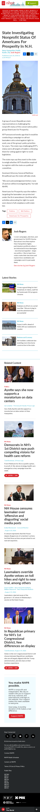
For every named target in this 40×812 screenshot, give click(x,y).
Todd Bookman (9, 460)
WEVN (6, 783)
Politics (12, 211)
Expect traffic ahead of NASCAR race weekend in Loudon (26, 326)
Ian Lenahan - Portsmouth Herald (15, 406)
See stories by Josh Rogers (24, 265)
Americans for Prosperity (18, 216)
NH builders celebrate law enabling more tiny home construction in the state (26, 342)
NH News (20, 284)
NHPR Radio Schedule (11, 757)
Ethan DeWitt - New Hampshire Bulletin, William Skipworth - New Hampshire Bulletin (18, 588)
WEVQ (6, 786)
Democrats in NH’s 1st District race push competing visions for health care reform (19, 450)
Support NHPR (17, 716)
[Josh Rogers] (7, 234)
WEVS (6, 788)
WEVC (6, 776)
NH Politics (25, 211)
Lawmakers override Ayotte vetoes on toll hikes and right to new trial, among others (20, 577)
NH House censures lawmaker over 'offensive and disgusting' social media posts (18, 515)
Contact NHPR (9, 753)
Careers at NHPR (10, 762)
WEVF (6, 778)
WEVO (6, 784)
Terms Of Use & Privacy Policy (14, 766)
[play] (3, 809)
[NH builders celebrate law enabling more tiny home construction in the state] (9, 341)
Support (33, 3)
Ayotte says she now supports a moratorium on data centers (18, 395)
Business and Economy (24, 337)
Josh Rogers (15, 52)
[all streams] (37, 809)
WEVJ (6, 781)
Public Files (8, 770)
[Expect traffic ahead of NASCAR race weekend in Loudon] (9, 325)
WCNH (6, 774)
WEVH (6, 779)
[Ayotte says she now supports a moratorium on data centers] (19, 374)
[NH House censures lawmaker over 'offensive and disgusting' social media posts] (19, 493)
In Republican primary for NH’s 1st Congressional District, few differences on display (19, 638)
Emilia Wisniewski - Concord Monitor (16, 528)
